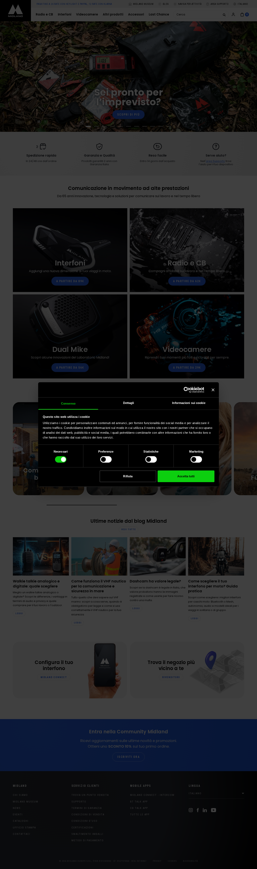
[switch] (106, 459)
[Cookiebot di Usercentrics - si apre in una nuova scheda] (186, 390)
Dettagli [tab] (128, 403)
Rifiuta (128, 476)
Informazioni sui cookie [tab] (188, 403)
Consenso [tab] (68, 403)
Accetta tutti (186, 476)
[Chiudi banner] (213, 389)
